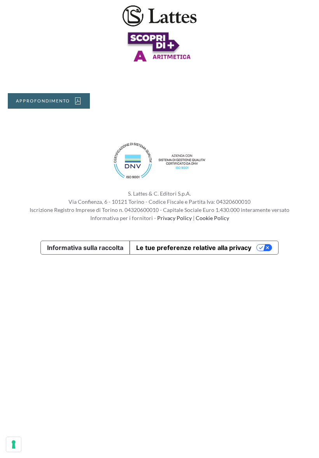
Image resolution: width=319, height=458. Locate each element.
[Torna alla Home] (159, 15)
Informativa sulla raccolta (85, 248)
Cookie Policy (212, 218)
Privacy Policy (174, 218)
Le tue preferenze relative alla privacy (193, 248)
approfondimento (43, 100)
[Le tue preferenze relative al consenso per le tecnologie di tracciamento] (13, 444)
